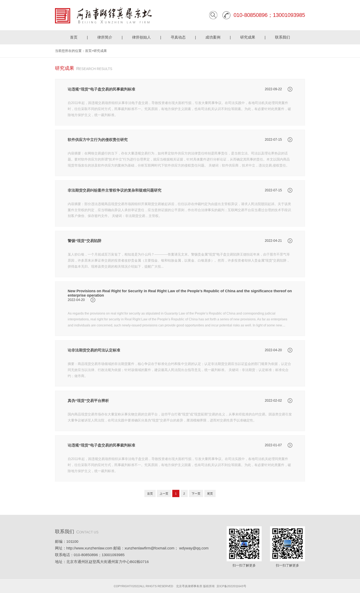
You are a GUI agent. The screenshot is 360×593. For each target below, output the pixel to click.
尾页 (210, 493)
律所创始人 (141, 37)
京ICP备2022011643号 (231, 586)
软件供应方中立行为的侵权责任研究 (98, 140)
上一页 (164, 493)
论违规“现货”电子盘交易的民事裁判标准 (101, 89)
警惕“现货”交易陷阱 (84, 241)
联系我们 (282, 37)
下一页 (196, 493)
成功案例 (212, 37)
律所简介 (104, 37)
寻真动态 (178, 37)
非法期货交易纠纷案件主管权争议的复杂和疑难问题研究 (114, 190)
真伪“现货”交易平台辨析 (88, 401)
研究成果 (247, 37)
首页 (74, 37)
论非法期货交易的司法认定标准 (94, 350)
